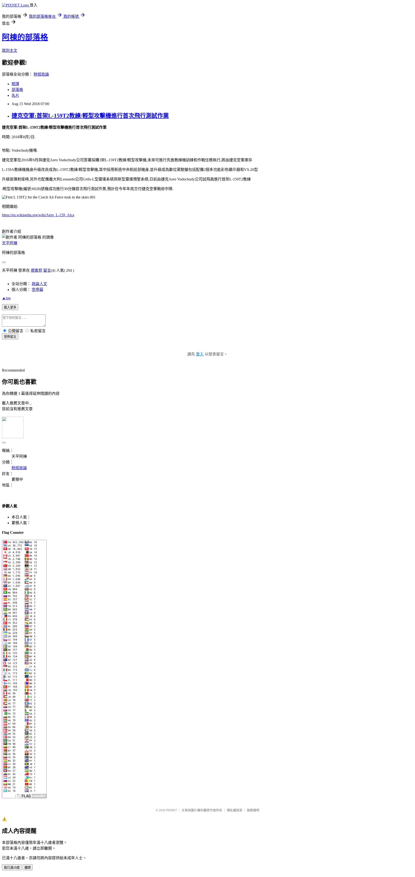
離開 (27, 867)
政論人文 (39, 284)
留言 (47, 270)
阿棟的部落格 (25, 37)
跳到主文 (9, 50)
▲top (6, 298)
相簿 (15, 84)
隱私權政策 (234, 810)
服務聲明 (253, 810)
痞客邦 (36, 270)
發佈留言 (10, 336)
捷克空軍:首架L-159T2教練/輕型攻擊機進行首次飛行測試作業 (90, 116)
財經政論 (41, 74)
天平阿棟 (9, 243)
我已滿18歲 (12, 867)
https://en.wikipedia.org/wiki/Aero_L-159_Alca (38, 215)
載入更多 (10, 307)
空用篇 (37, 290)
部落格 (17, 90)
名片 (15, 95)
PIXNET (171, 810)
